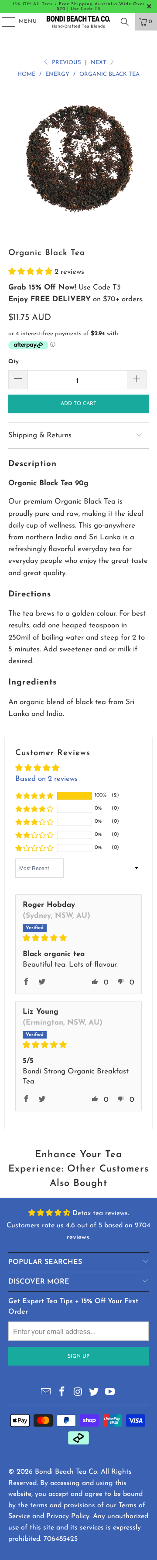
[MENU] (4, 22)
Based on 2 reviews (46, 779)
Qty (13, 361)
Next (99, 62)
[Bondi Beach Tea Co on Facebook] (61, 1392)
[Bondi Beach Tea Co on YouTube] (110, 1392)
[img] (78, 938)
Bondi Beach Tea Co (66, 1471)
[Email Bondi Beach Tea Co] (46, 1392)
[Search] (124, 22)
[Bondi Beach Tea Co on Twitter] (94, 1392)
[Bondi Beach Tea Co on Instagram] (78, 1392)
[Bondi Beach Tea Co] (78, 22)
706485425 (61, 1539)
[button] (31, 272)
